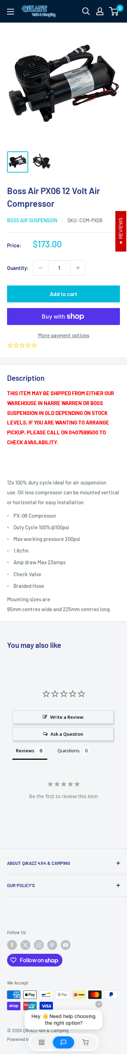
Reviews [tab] (25, 750)
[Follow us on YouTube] (66, 945)
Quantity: (18, 268)
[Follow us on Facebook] (12, 945)
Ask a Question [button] (66, 734)
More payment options (63, 335)
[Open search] (86, 11)
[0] (114, 11)
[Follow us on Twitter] (25, 945)
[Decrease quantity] (40, 267)
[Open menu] (10, 11)
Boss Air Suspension (32, 220)
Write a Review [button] (67, 717)
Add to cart (63, 293)
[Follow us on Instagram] (39, 945)
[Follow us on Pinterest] (52, 945)
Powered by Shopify (27, 1039)
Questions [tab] (69, 750)
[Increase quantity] (78, 267)
